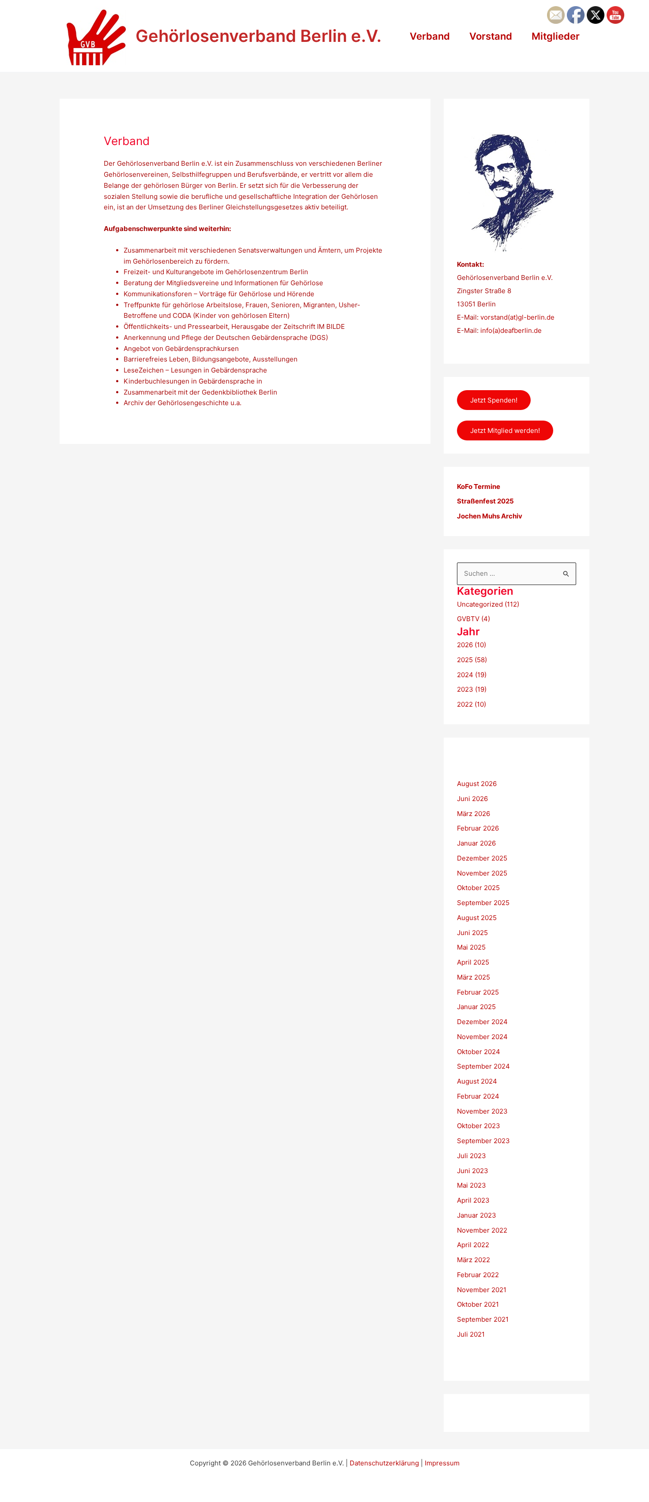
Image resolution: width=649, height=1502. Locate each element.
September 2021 (483, 1319)
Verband (430, 36)
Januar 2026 (476, 843)
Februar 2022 (478, 1275)
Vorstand (490, 36)
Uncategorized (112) (488, 604)
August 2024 (477, 1081)
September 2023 (483, 1141)
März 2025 (473, 977)
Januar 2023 (476, 1215)
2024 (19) (472, 675)
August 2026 (477, 783)
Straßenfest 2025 (485, 501)
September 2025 (483, 902)
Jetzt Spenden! (493, 400)
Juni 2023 (472, 1171)
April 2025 (473, 962)
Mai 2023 (471, 1185)
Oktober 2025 (478, 887)
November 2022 (482, 1230)
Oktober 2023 (478, 1126)
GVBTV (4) (473, 619)
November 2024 (482, 1036)
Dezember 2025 (482, 858)
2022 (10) (471, 704)
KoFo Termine (478, 486)
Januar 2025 (476, 1007)
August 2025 (477, 917)
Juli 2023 (471, 1156)
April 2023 (473, 1200)
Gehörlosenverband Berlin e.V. (258, 36)
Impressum (442, 1463)
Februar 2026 (478, 828)
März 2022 (473, 1260)
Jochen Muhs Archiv (489, 516)
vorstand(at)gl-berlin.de (517, 317)
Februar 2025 (478, 992)
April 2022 (473, 1245)
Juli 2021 (471, 1334)
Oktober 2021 (478, 1304)
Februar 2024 (478, 1096)
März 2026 (473, 813)
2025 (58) (472, 660)
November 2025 (482, 873)
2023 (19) (472, 689)
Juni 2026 (472, 798)
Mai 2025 (471, 947)
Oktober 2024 (478, 1051)
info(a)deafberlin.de (510, 330)
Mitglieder (556, 36)
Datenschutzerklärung (384, 1463)
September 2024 (483, 1066)
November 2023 (482, 1111)
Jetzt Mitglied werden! (505, 430)
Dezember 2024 (482, 1021)
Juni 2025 (472, 932)
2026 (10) (471, 645)
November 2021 (481, 1290)
